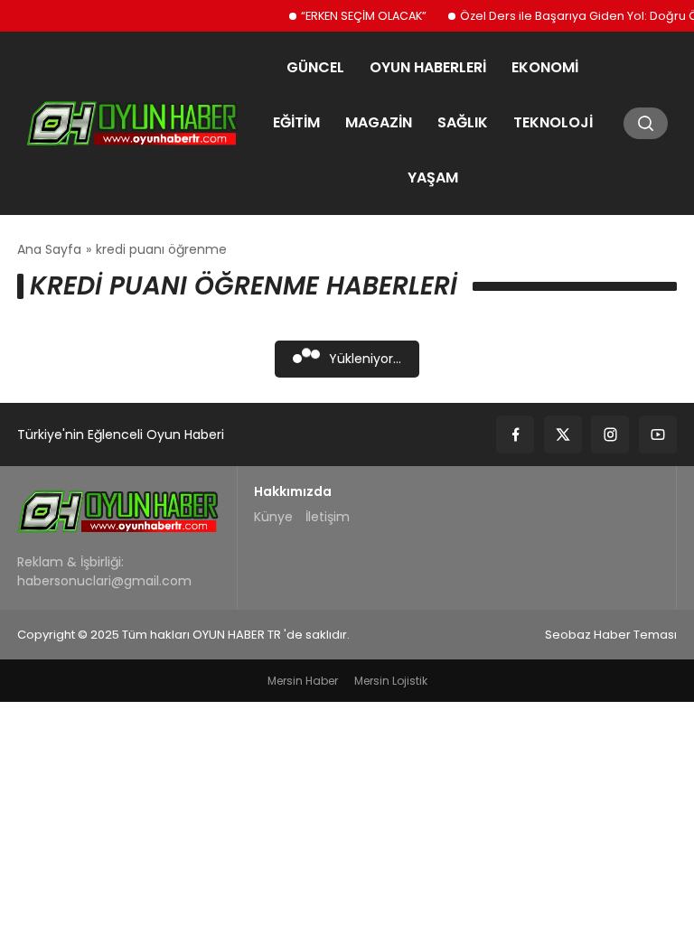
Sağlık (462, 122)
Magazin (378, 122)
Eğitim (296, 122)
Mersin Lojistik (390, 680)
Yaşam (433, 177)
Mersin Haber (302, 680)
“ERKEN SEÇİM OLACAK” (355, 15)
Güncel (315, 67)
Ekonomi (544, 67)
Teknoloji (553, 122)
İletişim (327, 517)
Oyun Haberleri (428, 67)
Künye (273, 517)
